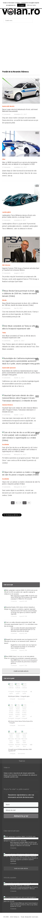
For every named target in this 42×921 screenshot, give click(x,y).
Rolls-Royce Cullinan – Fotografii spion (19, 696)
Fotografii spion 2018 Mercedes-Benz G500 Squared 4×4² (20, 750)
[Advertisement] (21, 47)
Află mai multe (31, 5)
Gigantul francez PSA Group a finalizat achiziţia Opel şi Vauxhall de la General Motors (20, 269)
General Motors (7, 405)
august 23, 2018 (23, 616)
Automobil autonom (9, 368)
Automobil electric (8, 106)
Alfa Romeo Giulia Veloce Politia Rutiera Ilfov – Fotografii (20, 721)
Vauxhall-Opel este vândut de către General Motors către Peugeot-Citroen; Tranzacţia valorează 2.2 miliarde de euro (20, 410)
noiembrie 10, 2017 (20, 167)
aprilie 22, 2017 (19, 341)
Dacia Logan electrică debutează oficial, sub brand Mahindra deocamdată (20, 110)
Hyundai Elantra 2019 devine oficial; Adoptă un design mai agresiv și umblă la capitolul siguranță (24, 612)
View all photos (21, 699)
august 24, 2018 (23, 601)
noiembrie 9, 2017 (20, 220)
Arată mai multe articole (21, 671)
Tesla (4, 332)
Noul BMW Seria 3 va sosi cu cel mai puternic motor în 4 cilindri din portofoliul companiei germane (24, 661)
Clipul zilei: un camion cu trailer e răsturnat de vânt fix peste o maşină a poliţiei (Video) (21, 483)
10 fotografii (12, 725)
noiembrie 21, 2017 (20, 114)
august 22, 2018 (23, 633)
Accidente (5, 444)
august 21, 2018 (23, 650)
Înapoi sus (22, 761)
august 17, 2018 (23, 665)
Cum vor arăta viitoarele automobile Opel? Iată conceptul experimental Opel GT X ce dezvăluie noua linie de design (23, 629)
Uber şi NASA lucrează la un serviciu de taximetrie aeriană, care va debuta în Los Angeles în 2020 (19, 163)
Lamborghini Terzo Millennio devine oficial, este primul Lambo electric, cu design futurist (19, 216)
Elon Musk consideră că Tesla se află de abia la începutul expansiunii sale (19, 337)
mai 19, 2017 (18, 308)
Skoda (4, 300)
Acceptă (21, 5)
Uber (3, 159)
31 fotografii (12, 753)
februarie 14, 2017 (20, 454)
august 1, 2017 (19, 273)
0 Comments (6, 114)
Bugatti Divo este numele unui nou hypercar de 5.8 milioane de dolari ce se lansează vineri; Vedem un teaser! (24, 646)
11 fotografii (12, 699)
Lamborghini (6, 212)
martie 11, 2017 (19, 378)
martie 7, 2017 (19, 415)
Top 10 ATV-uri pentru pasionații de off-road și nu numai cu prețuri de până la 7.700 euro (24, 887)
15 (28, 502)
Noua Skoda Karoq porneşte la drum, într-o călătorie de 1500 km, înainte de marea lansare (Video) (20, 304)
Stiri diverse (6, 265)
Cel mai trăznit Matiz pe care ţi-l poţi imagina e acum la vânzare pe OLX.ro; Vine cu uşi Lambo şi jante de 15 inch (24, 904)
